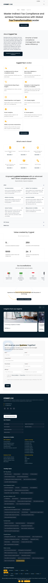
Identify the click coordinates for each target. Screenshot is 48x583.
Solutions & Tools (7, 455)
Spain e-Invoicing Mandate (9, 560)
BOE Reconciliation (15, 541)
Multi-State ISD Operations (9, 503)
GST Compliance (7, 439)
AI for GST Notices (25, 512)
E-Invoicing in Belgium (29, 447)
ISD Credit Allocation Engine (38, 501)
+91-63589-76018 (8, 405)
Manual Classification (8, 490)
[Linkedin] (5, 408)
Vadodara (22, 570)
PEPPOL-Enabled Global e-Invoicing (11, 552)
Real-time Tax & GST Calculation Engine (12, 530)
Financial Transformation (8, 429)
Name (6, 352)
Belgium (16, 573)
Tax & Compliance (7, 426)
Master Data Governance (20, 523)
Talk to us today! (24, 25)
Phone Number (7, 363)
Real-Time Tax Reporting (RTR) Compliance (27, 552)
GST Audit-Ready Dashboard (22, 476)
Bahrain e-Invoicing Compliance (24, 558)
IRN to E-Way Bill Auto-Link (37, 536)
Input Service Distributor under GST (10, 447)
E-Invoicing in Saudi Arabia (29, 441)
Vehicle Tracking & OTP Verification (24, 536)
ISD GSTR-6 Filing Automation (10, 501)
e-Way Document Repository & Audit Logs (12, 539)
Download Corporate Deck (10, 416)
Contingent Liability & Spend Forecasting (12, 514)
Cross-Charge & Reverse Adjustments (23, 503)
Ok (19, 581)
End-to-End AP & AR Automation (10, 550)
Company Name (7, 358)
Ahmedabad (11, 570)
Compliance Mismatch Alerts (26, 541)
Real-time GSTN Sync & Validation (30, 479)
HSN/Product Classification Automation (12, 525)
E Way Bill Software (7, 446)
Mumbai (16, 570)
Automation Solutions (28, 426)
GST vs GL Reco (25, 474)
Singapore (12, 575)
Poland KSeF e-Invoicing (26, 555)
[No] (46, 579)
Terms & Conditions (15, 375)
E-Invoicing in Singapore (29, 452)
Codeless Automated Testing (9, 460)
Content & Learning (29, 455)
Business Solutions (7, 432)
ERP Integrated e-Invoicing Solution (24, 550)
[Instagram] (8, 408)
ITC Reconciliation (33, 474)
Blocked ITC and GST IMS (9, 523)
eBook (35, 313)
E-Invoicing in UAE (28, 443)
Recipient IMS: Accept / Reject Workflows (12, 492)
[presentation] (40, 307)
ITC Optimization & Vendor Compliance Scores (13, 479)
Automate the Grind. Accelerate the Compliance (13, 54)
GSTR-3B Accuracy (8, 474)
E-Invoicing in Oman (28, 444)
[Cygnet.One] (8, 4)
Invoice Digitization (33, 487)
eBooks (26, 460)
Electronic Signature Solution (9, 458)
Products (23, 9)
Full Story (7, 328)
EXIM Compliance (25, 539)
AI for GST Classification (9, 487)
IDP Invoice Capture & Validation (27, 492)
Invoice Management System (9, 443)
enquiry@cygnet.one (8, 403)
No (22, 581)
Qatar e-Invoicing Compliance (37, 558)
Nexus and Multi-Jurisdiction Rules (27, 528)
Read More (9, 154)
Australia (32, 573)
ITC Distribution (7, 498)
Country (26, 363)
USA (4, 573)
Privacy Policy (22, 375)
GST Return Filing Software (9, 444)
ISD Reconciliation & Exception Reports (24, 501)
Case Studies (27, 458)
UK (8, 573)
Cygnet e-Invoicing (29, 439)
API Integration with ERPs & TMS (10, 536)
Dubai (12, 573)
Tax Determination (7, 441)
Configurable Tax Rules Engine (26, 525)
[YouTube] (11, 408)
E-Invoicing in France (28, 446)
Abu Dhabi (27, 573)
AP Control (17, 487)
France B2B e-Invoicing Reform (10, 558)
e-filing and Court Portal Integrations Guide (12, 509)
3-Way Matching (25, 487)
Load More (20, 560)
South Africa (6, 575)
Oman (22, 573)
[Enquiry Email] (14, 408)
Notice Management (26, 509)
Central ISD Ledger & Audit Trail (26, 498)
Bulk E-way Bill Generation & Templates (11, 544)
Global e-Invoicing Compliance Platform (12, 555)
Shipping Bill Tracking (34, 539)
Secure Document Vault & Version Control (12, 512)
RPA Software (6, 461)
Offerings (6, 369)
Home (18, 9)
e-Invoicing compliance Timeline (12, 324)
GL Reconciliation (17, 474)
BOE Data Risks (7, 541)
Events (26, 461)
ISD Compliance (15, 498)
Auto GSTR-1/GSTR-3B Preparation (11, 481)
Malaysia (37, 573)
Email (26, 352)
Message (26, 369)
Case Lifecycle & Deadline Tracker (27, 514)
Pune (27, 570)
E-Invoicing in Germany (29, 449)
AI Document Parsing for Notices (10, 517)
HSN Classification (30, 523)
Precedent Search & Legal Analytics (36, 512)
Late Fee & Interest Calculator (10, 476)
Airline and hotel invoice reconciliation (22, 490)
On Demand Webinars (29, 463)
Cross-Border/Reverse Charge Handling (12, 528)
